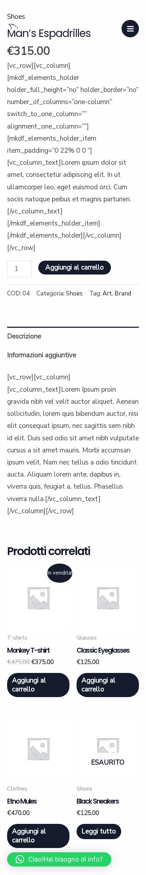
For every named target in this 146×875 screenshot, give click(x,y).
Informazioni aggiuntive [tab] (41, 355)
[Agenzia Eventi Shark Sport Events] (21, 28)
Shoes (74, 293)
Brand (122, 293)
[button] (59, 859)
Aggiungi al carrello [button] (29, 685)
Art (107, 293)
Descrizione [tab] (24, 336)
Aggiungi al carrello (74, 267)
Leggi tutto (99, 831)
